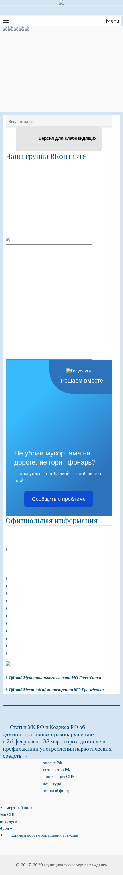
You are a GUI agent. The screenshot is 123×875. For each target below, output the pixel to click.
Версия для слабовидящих (66, 138)
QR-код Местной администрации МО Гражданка (56, 689)
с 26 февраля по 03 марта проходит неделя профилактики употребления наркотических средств (57, 748)
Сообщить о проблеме (59, 499)
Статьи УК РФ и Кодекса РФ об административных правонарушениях (49, 730)
